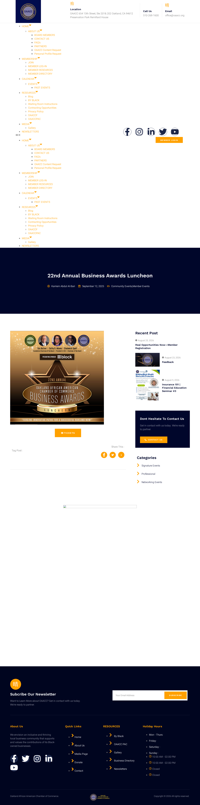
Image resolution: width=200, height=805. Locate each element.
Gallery (32, 128)
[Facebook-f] (127, 132)
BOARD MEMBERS (44, 35)
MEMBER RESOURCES (40, 70)
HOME (25, 26)
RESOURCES (28, 93)
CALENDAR (28, 79)
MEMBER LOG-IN (37, 66)
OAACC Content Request (47, 50)
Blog (30, 96)
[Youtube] (175, 132)
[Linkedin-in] (151, 132)
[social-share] (104, 455)
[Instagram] (139, 132)
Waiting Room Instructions (42, 104)
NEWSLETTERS (30, 132)
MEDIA (25, 124)
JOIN (31, 62)
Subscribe (175, 695)
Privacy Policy (36, 111)
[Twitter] (163, 132)
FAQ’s (37, 42)
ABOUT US (34, 31)
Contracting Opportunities (42, 108)
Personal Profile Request (47, 54)
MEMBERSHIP (30, 59)
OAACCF (33, 115)
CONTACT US (41, 39)
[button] (69, 135)
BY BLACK (33, 100)
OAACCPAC (34, 119)
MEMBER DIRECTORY (40, 74)
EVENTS (32, 84)
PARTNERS (40, 46)
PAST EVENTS (42, 88)
